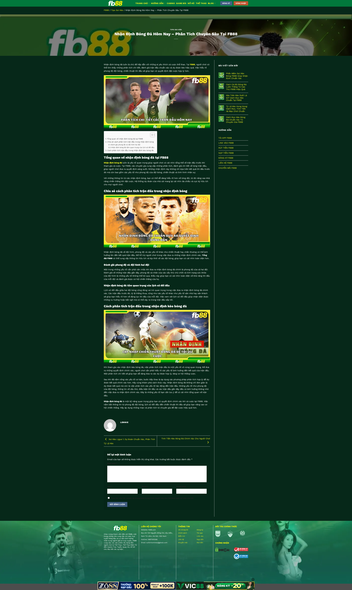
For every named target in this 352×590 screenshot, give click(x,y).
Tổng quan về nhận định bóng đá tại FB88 (125, 139)
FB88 (106, 10)
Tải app (200, 533)
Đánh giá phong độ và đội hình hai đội (125, 145)
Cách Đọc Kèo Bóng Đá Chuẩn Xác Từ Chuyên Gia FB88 (235, 119)
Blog (211, 3)
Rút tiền (200, 543)
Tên (109, 486)
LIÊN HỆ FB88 (225, 163)
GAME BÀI (181, 3)
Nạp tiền (200, 539)
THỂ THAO (201, 3)
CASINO (171, 3)
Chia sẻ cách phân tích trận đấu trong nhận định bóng (130, 142)
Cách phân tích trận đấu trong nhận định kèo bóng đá (130, 150)
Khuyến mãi (182, 543)
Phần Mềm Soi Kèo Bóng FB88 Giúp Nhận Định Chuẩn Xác (237, 76)
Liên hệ (181, 539)
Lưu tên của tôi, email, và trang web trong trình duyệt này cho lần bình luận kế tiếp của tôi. (153, 498)
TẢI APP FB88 (225, 138)
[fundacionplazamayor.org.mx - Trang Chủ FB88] (117, 3)
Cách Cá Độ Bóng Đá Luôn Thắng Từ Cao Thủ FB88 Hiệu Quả (236, 87)
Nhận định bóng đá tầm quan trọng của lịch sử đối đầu (132, 147)
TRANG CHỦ (141, 3)
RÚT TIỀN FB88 (225, 148)
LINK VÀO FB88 (226, 143)
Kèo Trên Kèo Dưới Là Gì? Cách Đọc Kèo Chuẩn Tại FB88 (236, 97)
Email (145, 486)
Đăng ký (200, 530)
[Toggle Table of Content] (151, 135)
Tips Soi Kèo (117, 10)
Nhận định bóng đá (113, 162)
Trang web (181, 486)
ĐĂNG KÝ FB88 (225, 158)
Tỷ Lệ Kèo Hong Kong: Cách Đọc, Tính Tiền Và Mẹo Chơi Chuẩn (237, 108)
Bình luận (112, 463)
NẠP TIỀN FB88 (226, 153)
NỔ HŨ (191, 3)
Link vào (200, 536)
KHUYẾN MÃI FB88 (227, 168)
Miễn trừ (181, 536)
